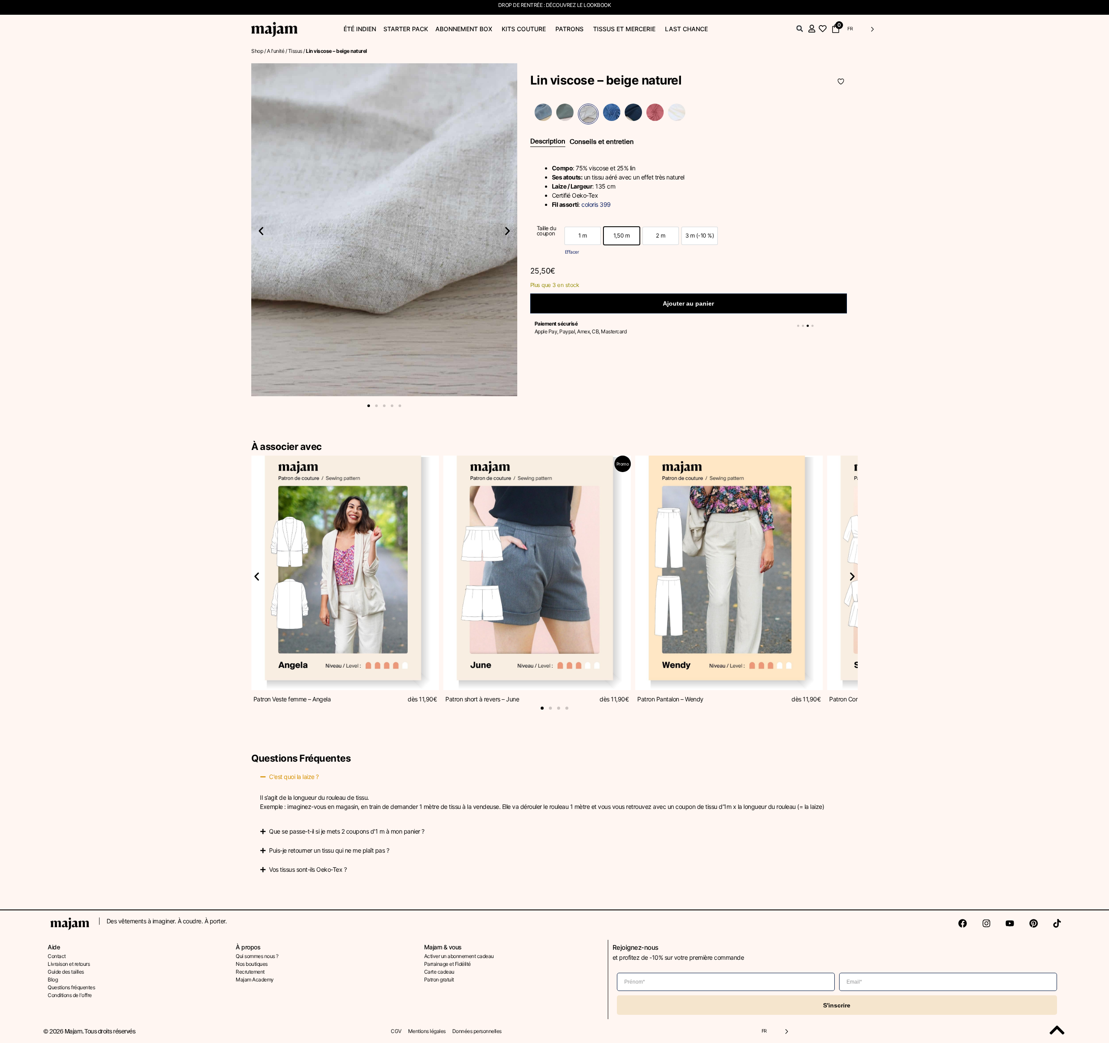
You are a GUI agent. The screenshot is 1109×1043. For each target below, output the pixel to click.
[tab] (547, 142)
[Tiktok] (1057, 923)
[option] (582, 235)
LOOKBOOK (597, 5)
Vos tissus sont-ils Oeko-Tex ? (308, 869)
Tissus (295, 51)
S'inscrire (836, 1005)
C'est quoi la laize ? (294, 776)
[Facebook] (962, 923)
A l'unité (276, 51)
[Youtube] (1009, 923)
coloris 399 (596, 204)
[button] (800, 29)
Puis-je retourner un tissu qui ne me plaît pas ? (329, 850)
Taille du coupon (546, 231)
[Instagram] (986, 923)
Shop (257, 51)
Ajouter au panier (688, 303)
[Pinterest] (1033, 923)
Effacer (572, 252)
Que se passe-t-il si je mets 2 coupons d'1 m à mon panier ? (347, 831)
